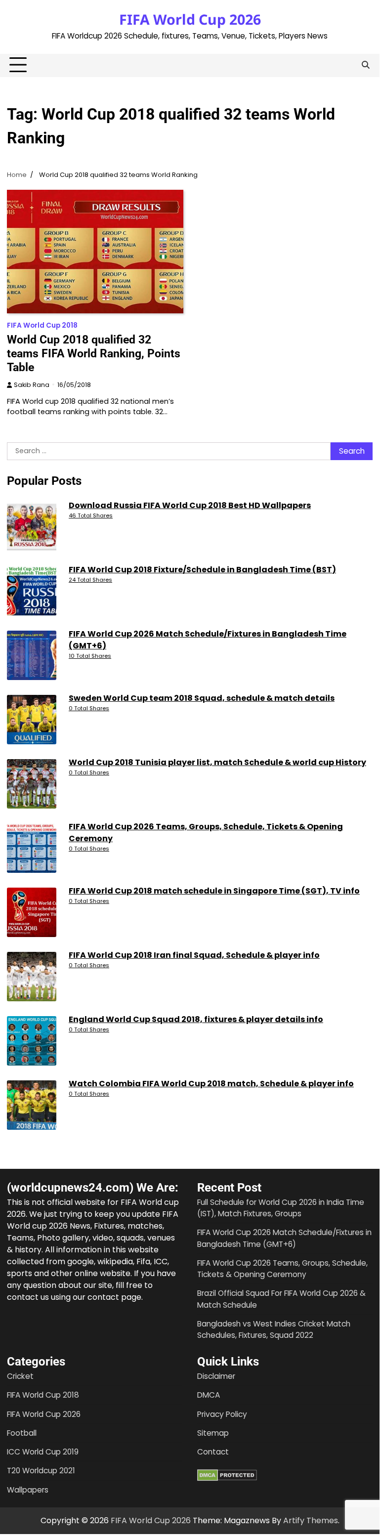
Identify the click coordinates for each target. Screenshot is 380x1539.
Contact (213, 1452)
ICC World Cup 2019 (43, 1452)
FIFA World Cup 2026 (190, 19)
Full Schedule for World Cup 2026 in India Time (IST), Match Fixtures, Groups (280, 1208)
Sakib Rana (31, 385)
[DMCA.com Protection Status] (227, 1478)
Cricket (20, 1376)
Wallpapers (27, 1490)
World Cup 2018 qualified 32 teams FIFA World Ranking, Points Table (93, 353)
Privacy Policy (222, 1414)
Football (22, 1433)
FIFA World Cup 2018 (42, 325)
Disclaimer (216, 1376)
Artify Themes (310, 1520)
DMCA (208, 1395)
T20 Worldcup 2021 (41, 1470)
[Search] (365, 65)
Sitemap (213, 1433)
